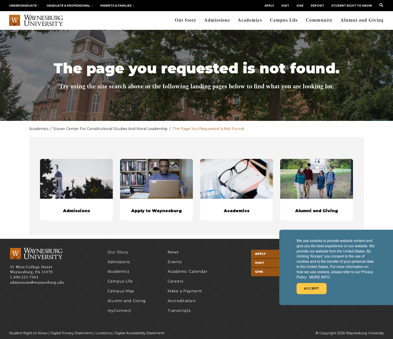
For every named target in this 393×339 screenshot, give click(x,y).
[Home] (36, 20)
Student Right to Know (351, 5)
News (173, 252)
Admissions (217, 20)
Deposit (317, 5)
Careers (176, 281)
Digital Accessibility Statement (139, 333)
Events (175, 262)
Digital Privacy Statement (71, 333)
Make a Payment (185, 291)
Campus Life (284, 20)
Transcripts (179, 310)
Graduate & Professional (68, 5)
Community (319, 20)
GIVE (299, 5)
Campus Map (121, 291)
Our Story (185, 20)
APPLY (269, 5)
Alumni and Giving (362, 20)
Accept (311, 288)
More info (319, 277)
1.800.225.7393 (24, 277)
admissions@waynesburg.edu (37, 282)
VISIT (285, 5)
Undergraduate (23, 5)
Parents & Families (115, 5)
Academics (250, 20)
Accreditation (182, 301)
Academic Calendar (188, 271)
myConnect (119, 310)
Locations (104, 333)
